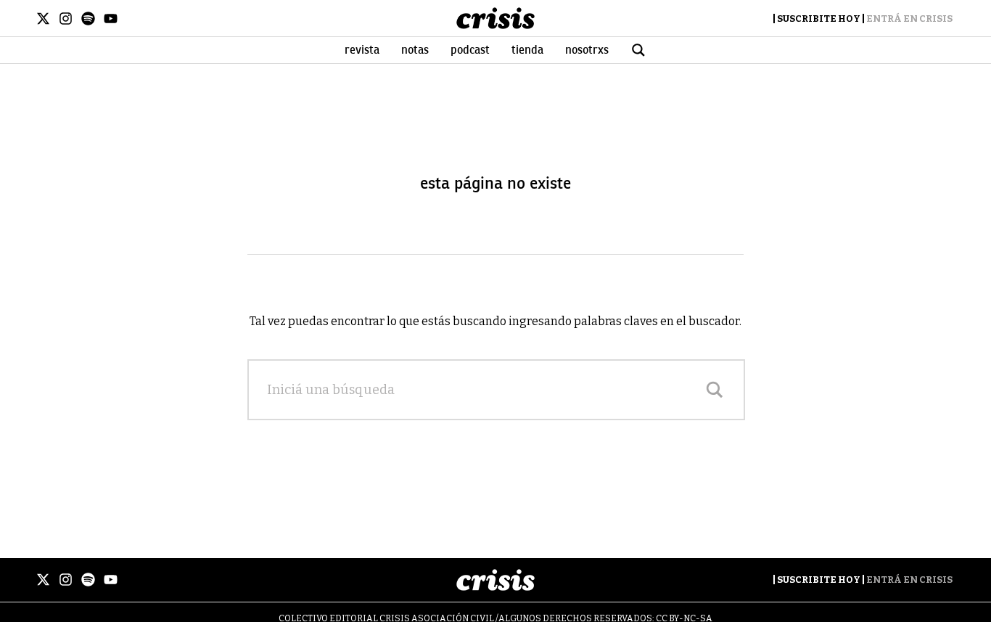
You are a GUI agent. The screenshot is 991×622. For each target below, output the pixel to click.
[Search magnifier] (714, 390)
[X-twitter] (43, 18)
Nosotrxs (587, 50)
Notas (415, 50)
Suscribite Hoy (818, 18)
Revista (362, 50)
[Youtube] (111, 18)
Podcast (470, 50)
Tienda (527, 50)
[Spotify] (88, 18)
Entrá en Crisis (909, 18)
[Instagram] (66, 18)
